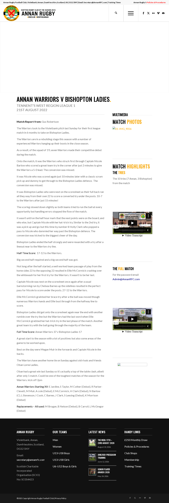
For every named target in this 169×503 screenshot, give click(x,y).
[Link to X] (148, 13)
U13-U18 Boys (61, 453)
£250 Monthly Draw (135, 439)
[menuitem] (149, 2)
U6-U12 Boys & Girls (65, 466)
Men (55, 439)
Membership (131, 459)
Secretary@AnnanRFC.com (95, 2)
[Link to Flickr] (153, 13)
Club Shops (130, 453)
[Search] (116, 13)
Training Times (114, 2)
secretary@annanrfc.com (31, 459)
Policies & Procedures (136, 446)
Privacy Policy (60, 498)
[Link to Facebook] (143, 13)
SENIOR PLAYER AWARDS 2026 (104, 471)
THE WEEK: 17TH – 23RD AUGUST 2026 (106, 441)
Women (57, 446)
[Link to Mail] (163, 13)
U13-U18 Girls (61, 459)
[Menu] (130, 13)
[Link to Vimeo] (158, 13)
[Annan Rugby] (30, 13)
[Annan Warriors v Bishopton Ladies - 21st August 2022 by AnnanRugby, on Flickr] (132, 128)
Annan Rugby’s (150, 2)
